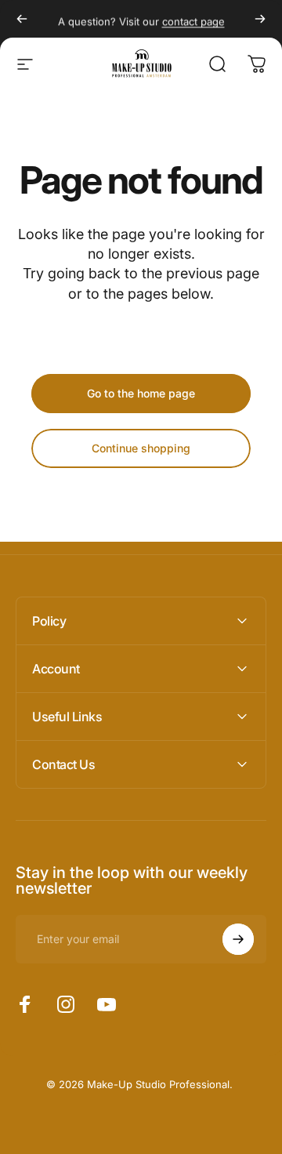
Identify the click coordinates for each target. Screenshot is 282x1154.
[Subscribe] (238, 939)
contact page (193, 19)
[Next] (260, 19)
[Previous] (22, 19)
